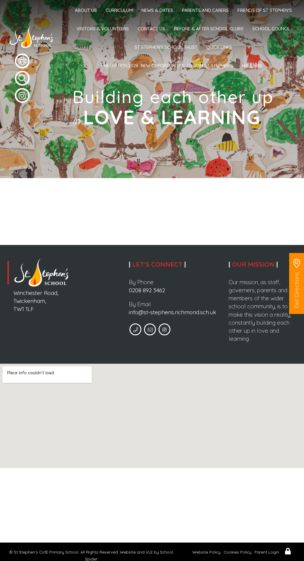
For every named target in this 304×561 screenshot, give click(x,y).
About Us (86, 10)
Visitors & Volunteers (103, 29)
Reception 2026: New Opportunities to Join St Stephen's (168, 65)
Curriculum (119, 10)
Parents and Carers (205, 10)
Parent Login (266, 551)
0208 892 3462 (147, 290)
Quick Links (219, 47)
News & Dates (157, 10)
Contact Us (151, 29)
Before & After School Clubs (208, 29)
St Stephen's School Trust (165, 47)
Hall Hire (252, 65)
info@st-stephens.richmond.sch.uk (172, 312)
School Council (271, 29)
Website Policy (206, 551)
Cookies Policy (237, 551)
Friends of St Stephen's (265, 10)
